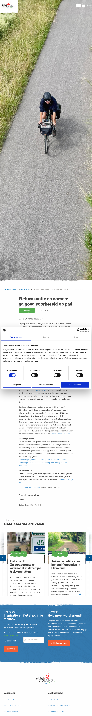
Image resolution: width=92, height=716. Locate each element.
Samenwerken (12, 711)
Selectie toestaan (46, 385)
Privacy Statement (11, 635)
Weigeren (17, 385)
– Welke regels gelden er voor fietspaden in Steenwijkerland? (42, 459)
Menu (88, 5)
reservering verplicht (39, 390)
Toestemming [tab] (16, 337)
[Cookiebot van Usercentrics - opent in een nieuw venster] (78, 330)
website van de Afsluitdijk (60, 434)
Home (9, 5)
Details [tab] (46, 337)
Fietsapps (54, 699)
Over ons (10, 699)
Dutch (79, 6)
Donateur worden (13, 705)
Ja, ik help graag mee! (58, 643)
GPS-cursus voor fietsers (60, 705)
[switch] (34, 376)
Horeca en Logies (57, 711)
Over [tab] (76, 337)
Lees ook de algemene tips (29, 487)
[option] (66, 562)
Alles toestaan (75, 385)
